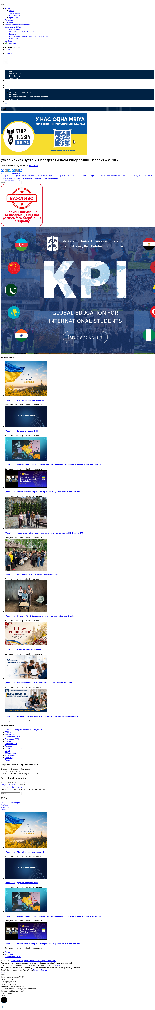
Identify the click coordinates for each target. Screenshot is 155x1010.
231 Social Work (11, 734)
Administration (15, 13)
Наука (7, 751)
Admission (9, 20)
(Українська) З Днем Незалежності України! (24, 400)
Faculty (8, 760)
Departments (14, 15)
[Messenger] (13, 170)
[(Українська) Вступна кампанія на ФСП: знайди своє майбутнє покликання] (26, 678)
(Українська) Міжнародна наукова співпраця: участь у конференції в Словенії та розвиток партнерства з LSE (53, 464)
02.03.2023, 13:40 (7, 173)
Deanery (8, 746)
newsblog (18, 173)
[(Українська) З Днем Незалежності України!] (26, 395)
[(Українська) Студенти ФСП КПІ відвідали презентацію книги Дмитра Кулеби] (26, 611)
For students (10, 755)
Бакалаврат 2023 (12, 739)
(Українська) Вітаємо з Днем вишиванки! (23, 649)
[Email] (6, 170)
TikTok (3, 809)
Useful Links (14, 38)
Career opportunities (13, 748)
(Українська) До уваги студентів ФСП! (21, 431)
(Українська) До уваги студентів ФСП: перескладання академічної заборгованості (41, 716)
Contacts (8, 41)
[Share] (20, 170)
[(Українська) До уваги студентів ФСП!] (26, 426)
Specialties (13, 17)
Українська (33, 166)
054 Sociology (10, 753)
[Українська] (10, 43)
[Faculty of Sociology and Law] (5, 65)
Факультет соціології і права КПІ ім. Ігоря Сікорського (33, 961)
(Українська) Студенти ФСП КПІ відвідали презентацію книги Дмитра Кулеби (39, 616)
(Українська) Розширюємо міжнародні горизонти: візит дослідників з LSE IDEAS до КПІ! (44, 533)
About (7, 8)
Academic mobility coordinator (17, 24)
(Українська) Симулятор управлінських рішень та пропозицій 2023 (30, 178)
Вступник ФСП (11, 744)
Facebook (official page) (10, 802)
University (9, 758)
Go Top (4, 972)
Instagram (5, 807)
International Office (13, 27)
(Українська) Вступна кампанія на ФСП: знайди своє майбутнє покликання (38, 683)
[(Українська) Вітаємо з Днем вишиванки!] (26, 645)
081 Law (8, 732)
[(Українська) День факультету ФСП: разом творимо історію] (26, 570)
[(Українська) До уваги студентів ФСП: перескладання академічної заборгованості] (26, 712)
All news (8, 741)
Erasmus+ (13, 34)
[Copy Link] (17, 170)
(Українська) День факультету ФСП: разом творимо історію (31, 574)
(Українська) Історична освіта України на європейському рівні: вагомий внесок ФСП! (43, 492)
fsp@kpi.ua (9, 49)
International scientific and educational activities (28, 36)
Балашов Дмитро (40, 970)
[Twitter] (10, 170)
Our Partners (14, 29)
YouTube (4, 805)
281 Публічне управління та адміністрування (23, 730)
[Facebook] (2, 170)
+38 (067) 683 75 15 (8, 785)
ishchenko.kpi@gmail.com (11, 787)
